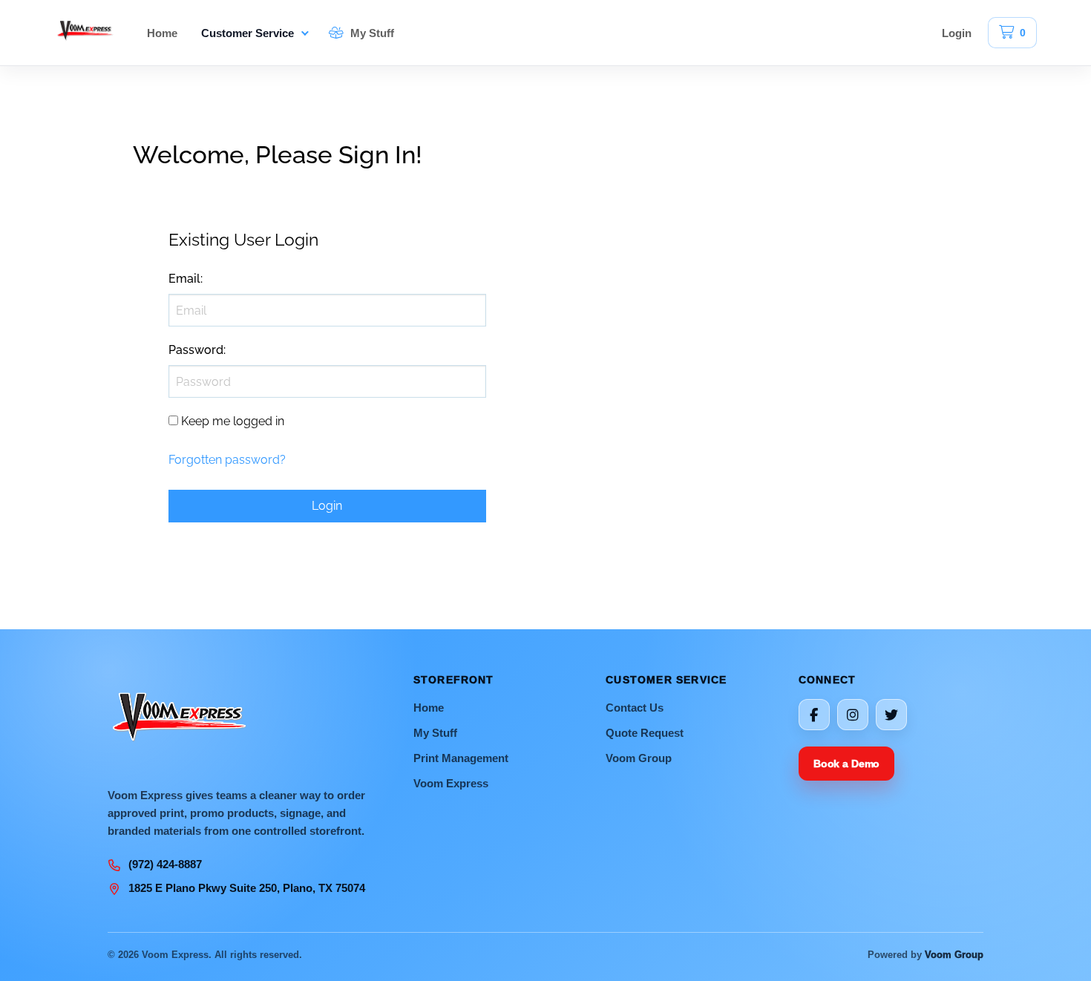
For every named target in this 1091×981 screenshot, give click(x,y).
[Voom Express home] (86, 32)
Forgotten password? (227, 460)
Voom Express (450, 783)
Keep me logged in (232, 421)
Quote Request (645, 732)
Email (184, 279)
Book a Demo (846, 764)
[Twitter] (891, 714)
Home (162, 33)
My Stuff (370, 33)
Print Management (460, 758)
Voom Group (639, 758)
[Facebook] (814, 714)
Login (957, 33)
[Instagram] (852, 714)
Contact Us (635, 707)
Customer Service (247, 33)
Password (195, 350)
